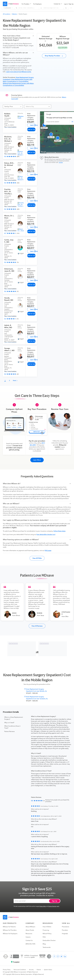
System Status (48, 969)
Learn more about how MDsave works (18, 72)
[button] (18, 38)
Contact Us (29, 940)
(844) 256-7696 (30, 944)
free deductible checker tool (46, 534)
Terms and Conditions (20, 969)
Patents (39, 969)
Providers (65, 930)
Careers (28, 937)
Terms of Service (52, 906)
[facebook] (54, 956)
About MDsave (30, 927)
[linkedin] (65, 956)
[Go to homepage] (11, 917)
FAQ (44, 937)
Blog (44, 944)
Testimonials (47, 947)
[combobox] (37, 106)
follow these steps (59, 531)
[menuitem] (26, 4)
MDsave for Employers (10, 933)
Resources (29, 933)
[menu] (35, 3)
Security (31, 969)
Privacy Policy (42, 906)
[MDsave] (11, 4)
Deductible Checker (49, 940)
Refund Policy (47, 933)
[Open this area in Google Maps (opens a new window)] (43, 152)
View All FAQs (37, 558)
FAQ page (48, 550)
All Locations (6, 14)
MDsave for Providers (10, 930)
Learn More (33, 125)
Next (15, 380)
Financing (46, 930)
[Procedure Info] (45, 41)
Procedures (65, 927)
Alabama (14, 14)
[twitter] (61, 956)
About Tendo (30, 930)
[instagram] (57, 956)
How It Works (47, 927)
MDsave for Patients (9, 927)
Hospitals (65, 933)
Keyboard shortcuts (51, 152)
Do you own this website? (52, 121)
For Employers (37, 4)
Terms (71, 152)
